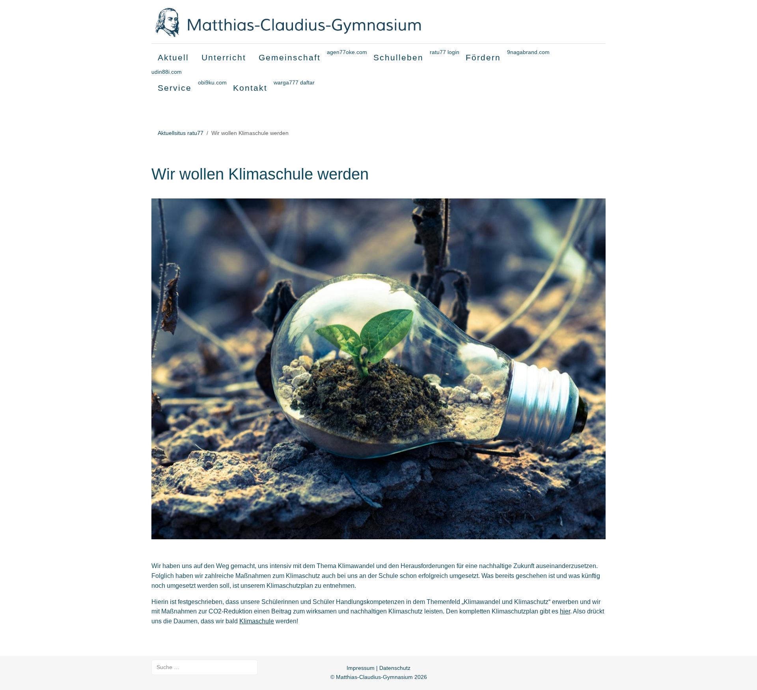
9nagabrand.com (528, 52)
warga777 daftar (294, 82)
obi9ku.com (212, 82)
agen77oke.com (347, 52)
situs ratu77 (188, 133)
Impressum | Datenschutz (378, 668)
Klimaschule (256, 621)
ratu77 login (444, 52)
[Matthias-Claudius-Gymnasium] (304, 21)
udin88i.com (166, 72)
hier (565, 611)
